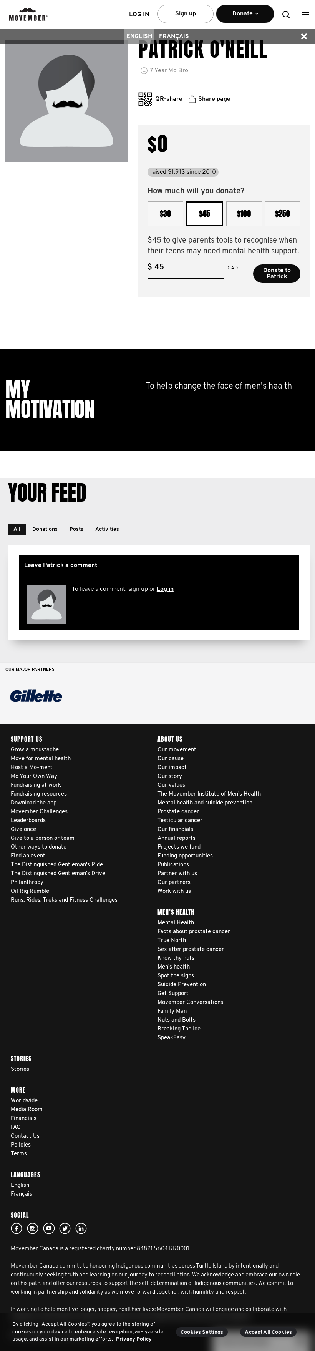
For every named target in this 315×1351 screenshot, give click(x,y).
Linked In (81, 1228)
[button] (305, 14)
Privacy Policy (134, 1339)
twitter (65, 1228)
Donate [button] (234, 17)
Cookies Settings (202, 1332)
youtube (49, 1228)
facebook (16, 1228)
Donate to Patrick (277, 274)
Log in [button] (139, 15)
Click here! (32, 1228)
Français (174, 36)
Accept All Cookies (268, 1332)
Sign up (185, 14)
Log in (165, 589)
